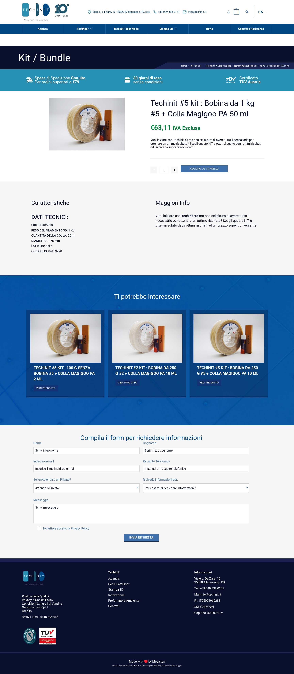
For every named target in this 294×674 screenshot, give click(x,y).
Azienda (113, 578)
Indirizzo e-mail (43, 461)
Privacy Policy (80, 528)
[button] (247, 12)
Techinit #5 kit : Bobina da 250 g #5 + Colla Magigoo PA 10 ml (227, 370)
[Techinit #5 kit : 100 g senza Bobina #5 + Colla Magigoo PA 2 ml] (65, 338)
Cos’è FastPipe (118, 584)
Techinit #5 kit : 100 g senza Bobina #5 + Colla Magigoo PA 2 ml (64, 373)
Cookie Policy (44, 600)
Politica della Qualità (35, 596)
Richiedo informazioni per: (160, 479)
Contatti (113, 606)
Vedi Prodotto (45, 388)
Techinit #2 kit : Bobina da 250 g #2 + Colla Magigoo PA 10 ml (146, 370)
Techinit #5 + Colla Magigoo (218, 66)
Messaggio (40, 500)
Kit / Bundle (196, 66)
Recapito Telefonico (156, 461)
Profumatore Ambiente (123, 600)
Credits (27, 611)
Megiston (158, 661)
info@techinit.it (197, 11)
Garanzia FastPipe (35, 607)
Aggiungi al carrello (204, 168)
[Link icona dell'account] (228, 11)
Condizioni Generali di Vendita (42, 603)
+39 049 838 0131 (169, 11)
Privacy (27, 600)
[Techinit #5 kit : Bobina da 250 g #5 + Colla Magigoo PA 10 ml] (228, 338)
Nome (37, 443)
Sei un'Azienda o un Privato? (52, 479)
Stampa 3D (115, 589)
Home (184, 66)
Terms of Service (171, 666)
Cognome (149, 443)
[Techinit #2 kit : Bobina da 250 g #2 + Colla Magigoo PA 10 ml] (147, 338)
